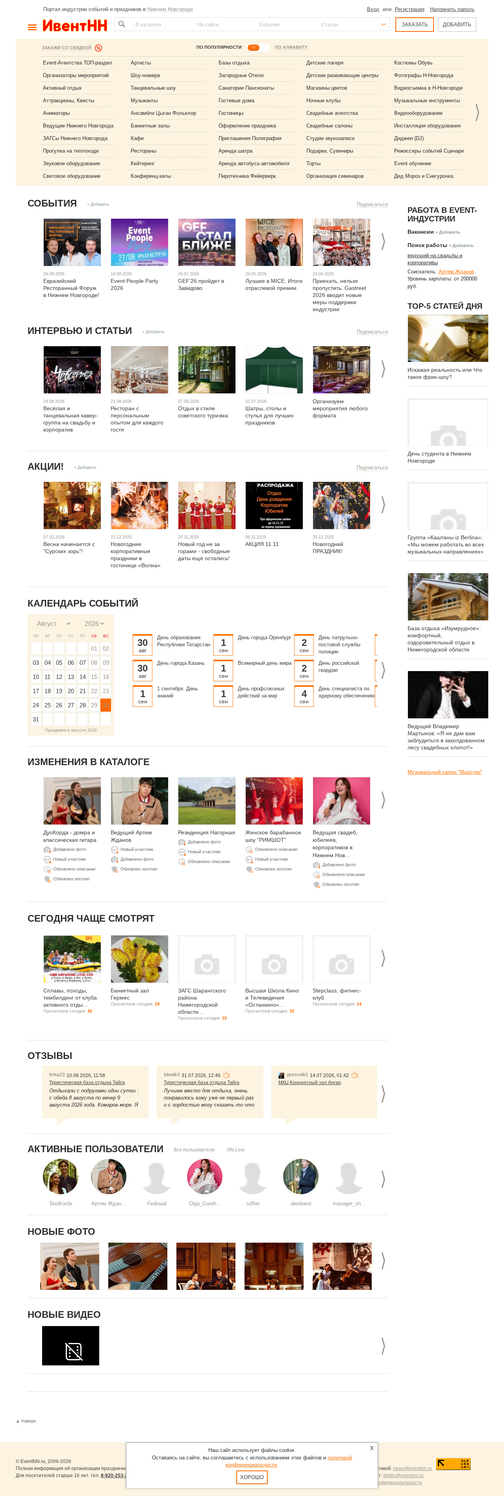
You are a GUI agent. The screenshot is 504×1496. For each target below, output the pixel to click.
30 (106, 705)
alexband (301, 1203)
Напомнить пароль (452, 9)
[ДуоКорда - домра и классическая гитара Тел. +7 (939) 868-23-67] (69, 1266)
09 (106, 662)
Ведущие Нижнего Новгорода (78, 126)
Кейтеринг (143, 163)
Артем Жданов (456, 272)
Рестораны (143, 151)
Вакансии (421, 232)
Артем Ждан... (108, 1203)
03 (36, 662)
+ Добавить (98, 204)
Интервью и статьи (80, 330)
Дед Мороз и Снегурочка (423, 176)
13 (71, 676)
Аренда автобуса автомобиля (254, 163)
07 (83, 662)
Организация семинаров (335, 176)
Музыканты (144, 100)
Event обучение (412, 163)
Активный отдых (62, 88)
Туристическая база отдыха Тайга (87, 1082)
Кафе (137, 138)
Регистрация (409, 9)
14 (83, 676)
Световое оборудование (71, 176)
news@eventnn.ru (412, 1468)
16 (106, 676)
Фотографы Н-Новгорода (423, 75)
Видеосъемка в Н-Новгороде (428, 88)
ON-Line (236, 1150)
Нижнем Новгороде (170, 9)
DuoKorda (61, 1203)
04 (47, 662)
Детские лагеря (324, 63)
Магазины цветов (326, 88)
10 (36, 676)
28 (83, 705)
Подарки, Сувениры (329, 151)
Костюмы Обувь (413, 63)
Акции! (46, 466)
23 (106, 691)
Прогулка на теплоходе (71, 151)
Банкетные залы (150, 126)
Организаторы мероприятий (76, 75)
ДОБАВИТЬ (457, 25)
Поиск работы (427, 245)
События (52, 203)
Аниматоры (56, 113)
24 (36, 705)
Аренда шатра (235, 151)
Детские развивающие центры (342, 75)
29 (94, 705)
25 (47, 705)
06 (71, 662)
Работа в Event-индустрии (442, 214)
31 (36, 719)
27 (71, 705)
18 (47, 691)
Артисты (141, 63)
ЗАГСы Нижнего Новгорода (75, 138)
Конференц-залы (151, 176)
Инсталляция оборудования (427, 126)
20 (71, 691)
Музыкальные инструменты (427, 100)
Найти (121, 24)
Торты (313, 163)
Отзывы (50, 1055)
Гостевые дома (236, 100)
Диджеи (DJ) (409, 138)
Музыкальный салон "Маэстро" (445, 772)
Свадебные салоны (329, 126)
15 (94, 676)
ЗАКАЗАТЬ (415, 25)
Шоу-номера (145, 75)
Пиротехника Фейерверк (247, 176)
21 (83, 691)
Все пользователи (194, 1150)
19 (59, 691)
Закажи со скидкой (66, 47)
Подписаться (372, 204)
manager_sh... (349, 1203)
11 (47, 676)
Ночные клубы (323, 100)
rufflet (252, 1203)
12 (59, 676)
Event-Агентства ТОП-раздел (77, 63)
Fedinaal (157, 1203)
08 (94, 662)
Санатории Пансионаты (246, 88)
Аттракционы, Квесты (68, 100)
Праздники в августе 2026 (71, 730)
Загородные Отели (241, 75)
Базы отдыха (234, 63)
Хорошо (252, 1477)
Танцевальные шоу (153, 88)
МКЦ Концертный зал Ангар (309, 1082)
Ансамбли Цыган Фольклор (163, 113)
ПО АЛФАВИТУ (291, 47)
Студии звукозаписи (330, 138)
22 (94, 691)
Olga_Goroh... (205, 1203)
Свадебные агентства (332, 113)
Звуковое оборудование (71, 163)
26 (59, 705)
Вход (373, 9)
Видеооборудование (418, 113)
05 (59, 662)
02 (106, 648)
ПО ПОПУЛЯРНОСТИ (219, 47)
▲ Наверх (26, 1421)
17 (36, 691)
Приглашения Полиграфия (250, 138)
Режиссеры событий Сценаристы (433, 151)
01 (94, 648)
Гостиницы (231, 113)
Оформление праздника (247, 126)
